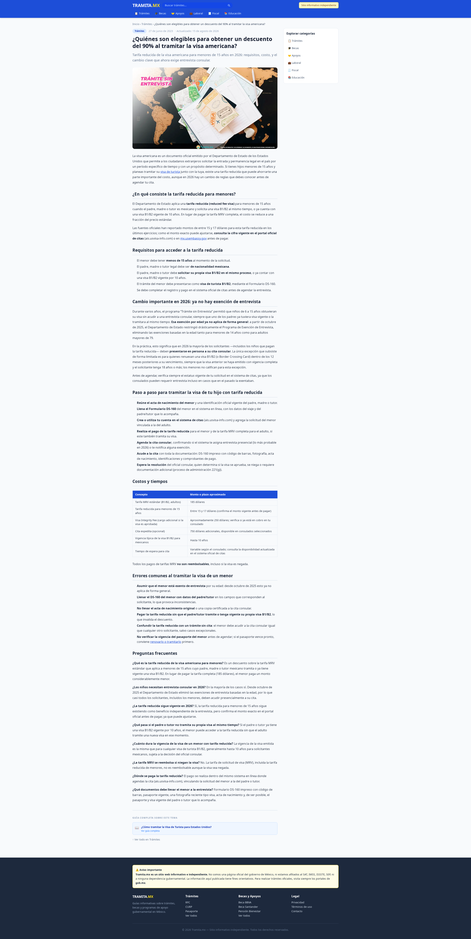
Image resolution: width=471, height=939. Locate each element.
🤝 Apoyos (294, 55)
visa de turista (170, 172)
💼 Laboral (294, 63)
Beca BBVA (244, 902)
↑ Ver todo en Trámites (146, 839)
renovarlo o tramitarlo (165, 642)
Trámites (142, 13)
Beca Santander (248, 906)
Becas (160, 13)
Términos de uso (301, 906)
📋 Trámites (295, 40)
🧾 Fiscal (293, 70)
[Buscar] (229, 5)
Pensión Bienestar (249, 911)
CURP (188, 906)
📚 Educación (296, 77)
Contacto (296, 911)
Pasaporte (191, 911)
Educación (232, 13)
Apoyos (177, 13)
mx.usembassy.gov (193, 238)
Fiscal (213, 13)
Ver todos (191, 915)
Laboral (196, 13)
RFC (187, 902)
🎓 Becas (293, 48)
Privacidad (297, 902)
